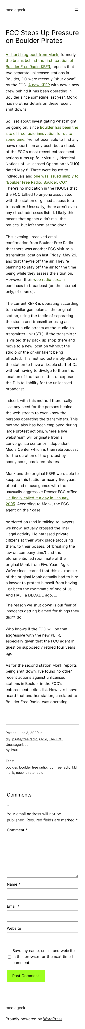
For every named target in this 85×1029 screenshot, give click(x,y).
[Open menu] (76, 10)
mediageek (15, 9)
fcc (51, 767)
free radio (62, 767)
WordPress (52, 1018)
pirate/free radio (24, 739)
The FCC (55, 739)
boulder (11, 767)
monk (10, 772)
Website (14, 928)
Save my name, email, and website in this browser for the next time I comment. (44, 956)
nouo (20, 772)
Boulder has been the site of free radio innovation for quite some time (42, 133)
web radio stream (49, 279)
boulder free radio (33, 767)
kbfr (75, 767)
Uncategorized (17, 744)
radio (43, 739)
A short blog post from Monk (32, 54)
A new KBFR (39, 84)
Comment (17, 830)
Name (13, 884)
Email (13, 906)
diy (8, 739)
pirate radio (34, 772)
